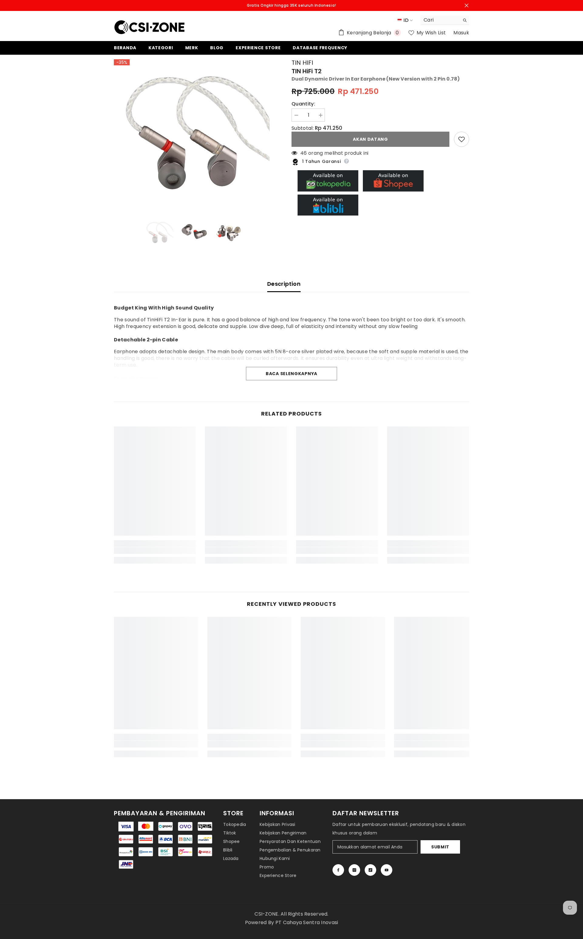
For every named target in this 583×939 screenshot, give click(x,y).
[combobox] (440, 20)
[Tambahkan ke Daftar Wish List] (461, 139)
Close (466, 5)
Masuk (461, 32)
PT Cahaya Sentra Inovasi (306, 922)
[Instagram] (354, 870)
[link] (155, 550)
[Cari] (445, 20)
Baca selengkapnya (291, 374)
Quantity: (303, 104)
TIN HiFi (302, 62)
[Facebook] (338, 870)
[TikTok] (370, 870)
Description (284, 284)
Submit (440, 847)
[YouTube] (386, 870)
